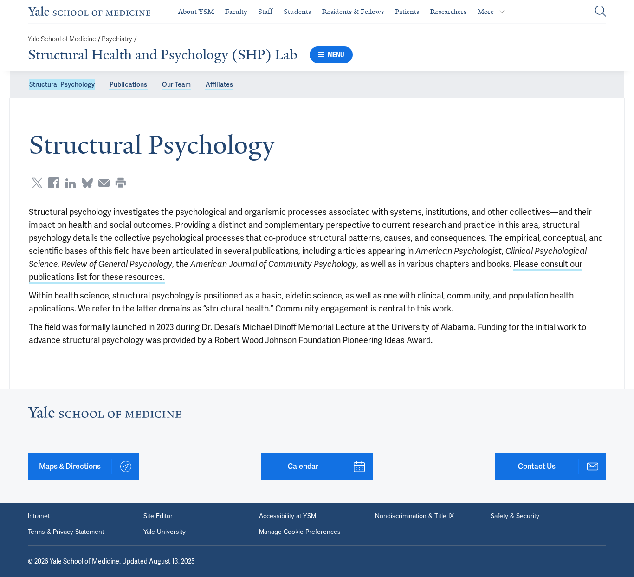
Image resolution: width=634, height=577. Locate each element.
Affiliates (219, 84)
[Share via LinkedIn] (70, 182)
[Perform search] (600, 12)
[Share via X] (37, 182)
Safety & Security (515, 516)
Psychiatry (117, 39)
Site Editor (158, 516)
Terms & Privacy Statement (66, 532)
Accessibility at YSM (287, 516)
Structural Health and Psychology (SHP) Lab (163, 54)
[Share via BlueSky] (87, 182)
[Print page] (120, 182)
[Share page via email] (104, 182)
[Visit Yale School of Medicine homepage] (104, 414)
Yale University (164, 532)
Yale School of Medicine (62, 39)
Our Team (176, 84)
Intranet (39, 516)
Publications (128, 84)
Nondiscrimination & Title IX (414, 516)
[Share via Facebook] (53, 182)
